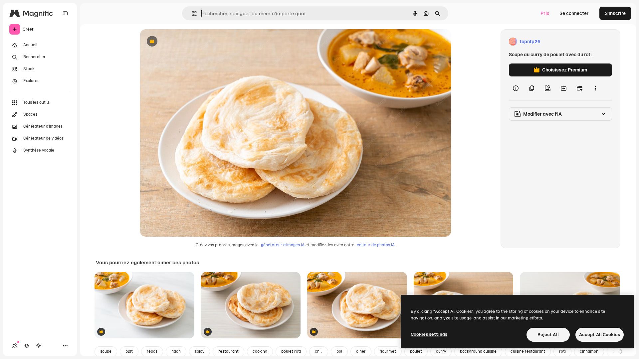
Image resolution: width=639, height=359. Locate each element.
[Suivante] (621, 351)
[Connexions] (14, 345)
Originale (184, 42)
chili (318, 351)
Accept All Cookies (599, 334)
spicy (199, 351)
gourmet (388, 351)
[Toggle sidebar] (65, 13)
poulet (416, 351)
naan (176, 351)
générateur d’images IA (283, 245)
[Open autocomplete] (191, 13)
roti (562, 351)
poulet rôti (291, 351)
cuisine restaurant (528, 351)
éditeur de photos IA (376, 245)
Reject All (548, 334)
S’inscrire (615, 13)
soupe (105, 351)
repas (152, 351)
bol (339, 351)
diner (361, 351)
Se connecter (574, 13)
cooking (260, 351)
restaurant (228, 351)
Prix (544, 13)
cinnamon (589, 351)
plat (129, 351)
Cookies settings (429, 334)
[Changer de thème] (38, 345)
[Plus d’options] (595, 88)
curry (441, 351)
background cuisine (478, 351)
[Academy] (26, 345)
